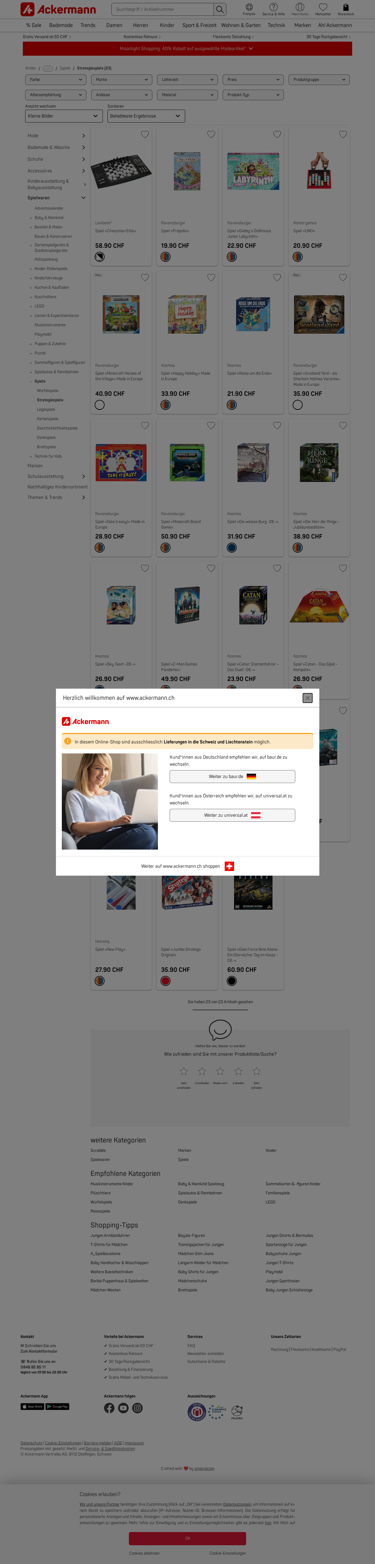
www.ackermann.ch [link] (182, 866)
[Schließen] (307, 697)
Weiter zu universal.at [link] (226, 815)
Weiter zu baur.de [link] (226, 776)
